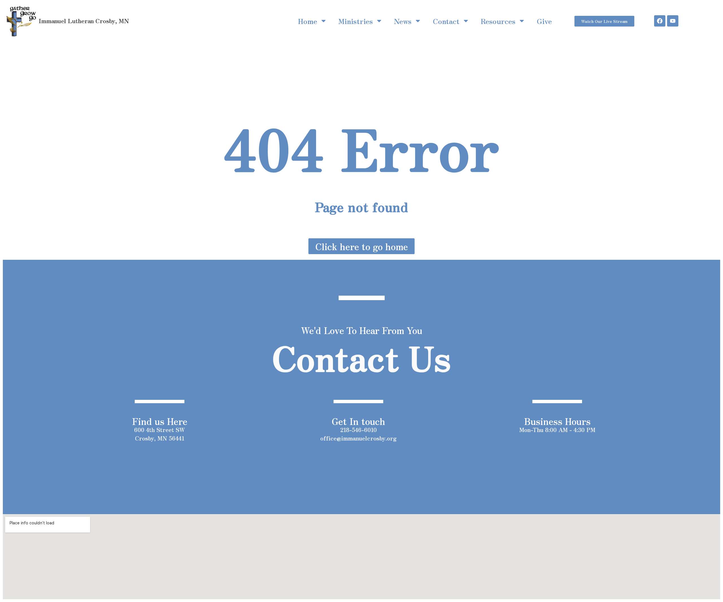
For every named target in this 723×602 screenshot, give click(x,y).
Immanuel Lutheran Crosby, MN (84, 20)
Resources (498, 21)
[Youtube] (672, 21)
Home (307, 21)
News (402, 21)
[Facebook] (659, 21)
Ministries (355, 21)
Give (544, 21)
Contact (446, 21)
